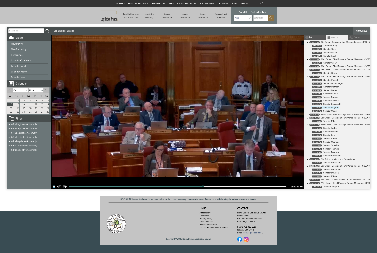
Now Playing (17, 43)
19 (36, 108)
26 (36, 112)
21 (48, 108)
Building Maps (207, 3)
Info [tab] (310, 37)
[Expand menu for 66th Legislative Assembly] (9, 136)
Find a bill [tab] (243, 12)
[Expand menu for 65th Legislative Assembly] (9, 140)
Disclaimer (204, 215)
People (356, 37)
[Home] (109, 16)
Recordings (17, 55)
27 (42, 112)
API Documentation (208, 224)
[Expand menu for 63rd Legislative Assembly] (9, 149)
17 (24, 108)
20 (42, 108)
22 (11, 112)
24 (23, 112)
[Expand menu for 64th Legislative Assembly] (9, 145)
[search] (47, 31)
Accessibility (205, 213)
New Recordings (19, 49)
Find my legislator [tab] (258, 12)
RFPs (171, 3)
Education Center (186, 3)
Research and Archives (221, 16)
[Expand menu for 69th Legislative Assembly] (9, 123)
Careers (120, 3)
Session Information (167, 16)
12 (36, 104)
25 (30, 112)
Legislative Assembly (149, 16)
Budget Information (203, 16)
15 (11, 108)
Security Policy (206, 221)
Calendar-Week (19, 66)
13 (42, 104)
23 (18, 112)
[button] (30, 82)
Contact (245, 3)
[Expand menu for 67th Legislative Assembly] (9, 132)
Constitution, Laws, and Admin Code (131, 16)
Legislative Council (138, 3)
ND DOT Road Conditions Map (213, 227)
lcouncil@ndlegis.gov (252, 233)
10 (24, 104)
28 (48, 112)
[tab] (337, 37)
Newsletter (158, 3)
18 (30, 108)
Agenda (334, 37)
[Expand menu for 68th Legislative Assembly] (9, 128)
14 (48, 104)
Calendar (223, 3)
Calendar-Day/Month (21, 60)
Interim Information (185, 16)
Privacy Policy (206, 218)
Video (235, 3)
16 (18, 108)
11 (31, 104)
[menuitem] (29, 44)
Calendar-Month (19, 71)
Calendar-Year (18, 77)
